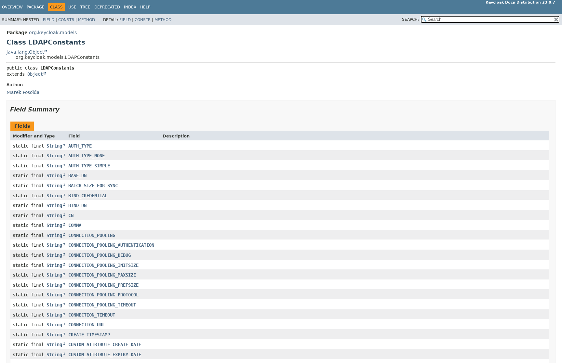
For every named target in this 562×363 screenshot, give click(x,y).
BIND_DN (77, 205)
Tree (85, 7)
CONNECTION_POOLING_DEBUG (99, 255)
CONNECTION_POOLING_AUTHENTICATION (111, 245)
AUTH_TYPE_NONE (86, 155)
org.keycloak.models (53, 32)
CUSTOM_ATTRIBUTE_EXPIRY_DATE (104, 354)
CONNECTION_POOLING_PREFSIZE (103, 285)
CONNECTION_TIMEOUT (91, 315)
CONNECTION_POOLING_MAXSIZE (102, 275)
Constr (66, 20)
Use (72, 7)
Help (145, 7)
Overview (12, 7)
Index (130, 7)
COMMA (74, 225)
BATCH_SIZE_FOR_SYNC (93, 185)
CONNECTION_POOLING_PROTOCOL (103, 294)
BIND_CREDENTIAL (87, 195)
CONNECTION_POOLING (91, 235)
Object (35, 74)
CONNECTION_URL (86, 324)
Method (86, 20)
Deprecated (107, 7)
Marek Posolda (23, 92)
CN (71, 215)
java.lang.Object (25, 52)
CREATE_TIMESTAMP (89, 334)
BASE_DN (77, 175)
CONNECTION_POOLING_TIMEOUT (102, 304)
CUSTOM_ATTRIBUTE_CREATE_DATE (104, 344)
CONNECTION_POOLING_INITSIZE (103, 265)
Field (48, 20)
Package (36, 7)
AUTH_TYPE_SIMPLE (89, 165)
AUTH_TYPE (80, 146)
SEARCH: (410, 19)
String (54, 146)
